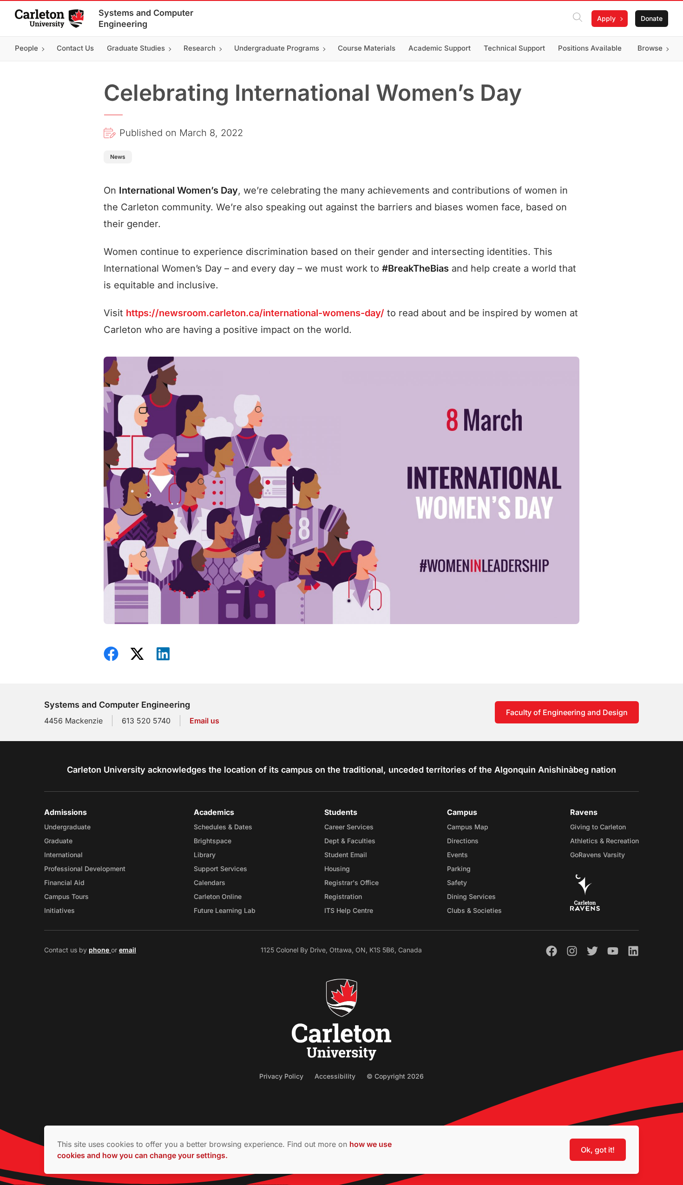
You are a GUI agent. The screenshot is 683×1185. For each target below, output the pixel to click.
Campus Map (467, 827)
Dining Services (471, 896)
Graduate (58, 841)
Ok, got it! (598, 1149)
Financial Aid (64, 882)
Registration (343, 896)
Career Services (349, 827)
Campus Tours (66, 896)
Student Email (345, 855)
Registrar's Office (351, 882)
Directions (463, 841)
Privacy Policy (281, 1076)
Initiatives (59, 910)
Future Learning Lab (225, 910)
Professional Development (84, 868)
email (127, 950)
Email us (204, 720)
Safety (457, 882)
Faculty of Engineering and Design (567, 712)
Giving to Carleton (598, 827)
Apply (606, 18)
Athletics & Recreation (604, 841)
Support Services (220, 868)
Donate (652, 18)
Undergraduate (67, 827)
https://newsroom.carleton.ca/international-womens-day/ (255, 313)
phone (100, 950)
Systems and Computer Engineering (146, 18)
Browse (650, 48)
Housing (337, 868)
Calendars (209, 882)
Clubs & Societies (474, 910)
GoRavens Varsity (597, 855)
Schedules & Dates (223, 827)
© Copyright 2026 (395, 1076)
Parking (459, 868)
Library (205, 855)
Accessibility (335, 1076)
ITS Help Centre (348, 910)
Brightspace (212, 841)
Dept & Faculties (349, 841)
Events (457, 855)
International (63, 855)
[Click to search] (577, 18)
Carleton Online (218, 896)
